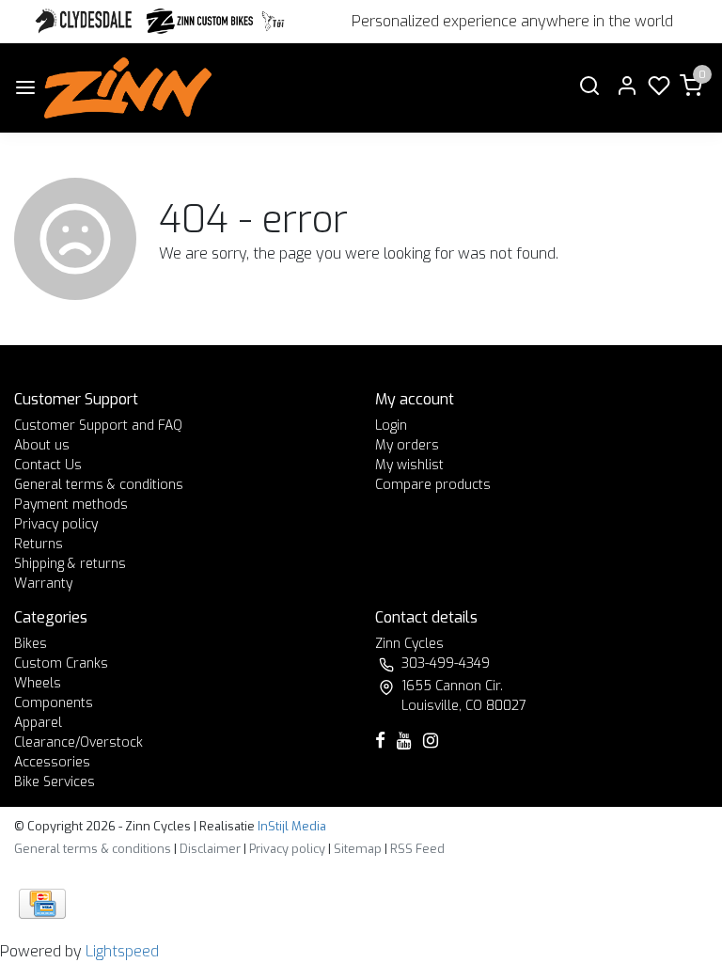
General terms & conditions (98, 485)
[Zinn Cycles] (200, 21)
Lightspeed (122, 951)
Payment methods (71, 504)
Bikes (30, 644)
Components (53, 703)
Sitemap (358, 849)
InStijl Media (290, 826)
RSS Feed (417, 849)
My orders (407, 445)
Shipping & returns (70, 564)
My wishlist (409, 465)
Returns (38, 544)
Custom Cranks (61, 663)
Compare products (433, 485)
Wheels (37, 683)
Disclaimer (210, 849)
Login (391, 425)
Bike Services (54, 782)
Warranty (43, 583)
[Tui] (273, 21)
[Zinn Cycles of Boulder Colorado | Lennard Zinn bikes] (128, 87)
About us (42, 445)
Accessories (52, 762)
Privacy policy (56, 524)
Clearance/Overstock (78, 742)
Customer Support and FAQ (98, 425)
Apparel (38, 723)
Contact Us (48, 465)
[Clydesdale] (85, 21)
